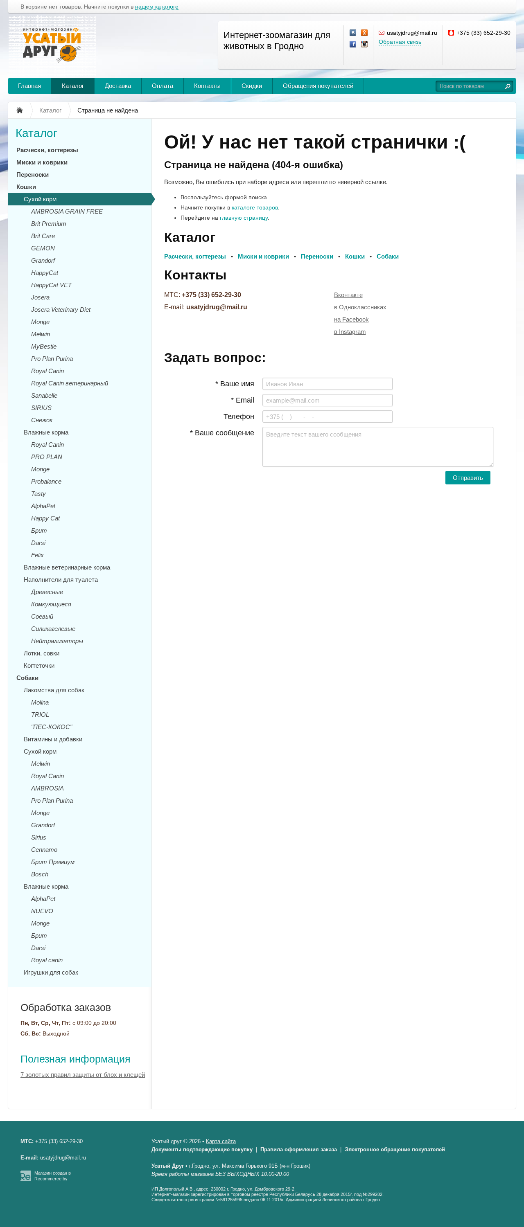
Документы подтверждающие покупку (202, 1149)
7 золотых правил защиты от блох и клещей (82, 1074)
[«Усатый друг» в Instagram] (364, 44)
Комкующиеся (51, 604)
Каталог (73, 85)
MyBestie (43, 346)
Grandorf (43, 260)
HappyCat (44, 272)
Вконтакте (348, 294)
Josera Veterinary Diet (60, 309)
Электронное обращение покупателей (395, 1149)
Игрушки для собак (51, 972)
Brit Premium (48, 223)
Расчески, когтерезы (47, 149)
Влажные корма (46, 432)
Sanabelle (44, 395)
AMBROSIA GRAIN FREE (67, 211)
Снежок (41, 420)
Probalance (46, 481)
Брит (39, 530)
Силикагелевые (53, 628)
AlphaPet (43, 505)
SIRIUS (41, 407)
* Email (242, 400)
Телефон (239, 416)
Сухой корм (40, 199)
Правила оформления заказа (298, 1149)
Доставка (118, 85)
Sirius (38, 837)
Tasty (38, 493)
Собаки (27, 677)
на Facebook (351, 319)
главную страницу (244, 217)
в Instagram (350, 331)
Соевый (42, 616)
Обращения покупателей (318, 85)
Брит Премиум (53, 861)
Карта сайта (221, 1141)
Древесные (47, 591)
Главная (29, 85)
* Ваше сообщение (222, 433)
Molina (40, 702)
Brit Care (43, 235)
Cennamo (44, 849)
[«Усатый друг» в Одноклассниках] (364, 33)
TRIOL (40, 714)
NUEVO (42, 910)
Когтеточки (39, 665)
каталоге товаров (255, 207)
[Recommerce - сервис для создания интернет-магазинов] (25, 1179)
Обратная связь (400, 41)
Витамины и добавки (53, 739)
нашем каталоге (156, 7)
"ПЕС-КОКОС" (51, 726)
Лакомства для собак (54, 690)
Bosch (39, 874)
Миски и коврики (42, 162)
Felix (37, 555)
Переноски (32, 174)
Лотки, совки (41, 653)
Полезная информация (75, 1059)
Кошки (26, 186)
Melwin (40, 334)
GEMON (43, 248)
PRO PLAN (46, 456)
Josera (40, 297)
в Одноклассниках (360, 307)
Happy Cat (45, 518)
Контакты (207, 85)
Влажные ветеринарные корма (67, 567)
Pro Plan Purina (52, 358)
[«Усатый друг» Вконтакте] (353, 33)
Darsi (38, 542)
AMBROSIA (47, 788)
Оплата (162, 85)
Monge (40, 321)
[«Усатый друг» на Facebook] (353, 44)
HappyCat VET (51, 284)
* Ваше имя (234, 384)
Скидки (252, 85)
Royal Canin (47, 370)
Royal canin (47, 960)
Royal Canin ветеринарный (69, 383)
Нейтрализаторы (57, 640)
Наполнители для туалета (61, 579)
